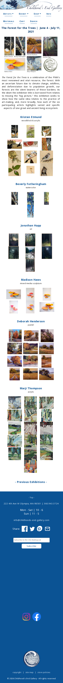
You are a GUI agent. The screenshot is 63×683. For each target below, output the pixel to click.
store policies (44, 672)
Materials (8, 21)
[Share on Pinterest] (40, 529)
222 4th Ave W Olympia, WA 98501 (22, 503)
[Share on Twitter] (32, 529)
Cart (22, 21)
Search (34, 21)
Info (48, 13)
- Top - (31, 497)
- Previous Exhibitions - (31, 482)
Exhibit (23, 13)
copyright (17, 672)
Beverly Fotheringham (31, 184)
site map (29, 672)
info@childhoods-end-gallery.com (31, 520)
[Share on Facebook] (25, 529)
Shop (37, 13)
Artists (7, 13)
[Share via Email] (47, 529)
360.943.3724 (51, 503)
